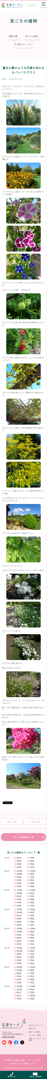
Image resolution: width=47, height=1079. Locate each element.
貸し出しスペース (36, 1025)
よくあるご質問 (35, 1035)
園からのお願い (35, 1032)
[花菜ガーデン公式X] (22, 1042)
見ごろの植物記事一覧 (23, 837)
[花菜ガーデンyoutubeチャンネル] (4, 1042)
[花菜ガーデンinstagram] (10, 1042)
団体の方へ (33, 1028)
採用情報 (8, 1060)
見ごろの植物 (31, 36)
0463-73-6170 (8, 1037)
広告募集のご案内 (19, 1060)
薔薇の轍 (13, 36)
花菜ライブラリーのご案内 (37, 1039)
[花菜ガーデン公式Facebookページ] (16, 1042)
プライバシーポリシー (34, 1060)
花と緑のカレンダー (23, 44)
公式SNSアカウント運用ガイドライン (23, 1063)
